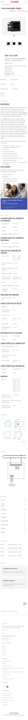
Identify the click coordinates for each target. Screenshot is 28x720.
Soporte (4, 650)
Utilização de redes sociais (8, 697)
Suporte (2, 93)
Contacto (4, 654)
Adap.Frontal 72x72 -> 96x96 (14, 555)
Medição (4, 663)
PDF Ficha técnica (23, 11)
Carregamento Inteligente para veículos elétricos (13, 672)
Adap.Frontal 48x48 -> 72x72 (14, 544)
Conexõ (12, 84)
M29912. (3, 548)
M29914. (3, 555)
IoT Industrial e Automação (8, 678)
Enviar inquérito (5, 640)
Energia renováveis (6, 674)
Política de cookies (6, 695)
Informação (3, 79)
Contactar (4, 630)
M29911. (3, 544)
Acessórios (15, 88)
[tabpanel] (8, 43)
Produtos (4, 648)
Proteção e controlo (6, 665)
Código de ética (5, 704)
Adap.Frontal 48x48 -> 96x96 (14, 548)
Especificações (14, 79)
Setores (4, 645)
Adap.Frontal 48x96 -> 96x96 (14, 552)
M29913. (3, 552)
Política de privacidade (7, 693)
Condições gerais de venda (8, 700)
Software (4, 676)
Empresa (4, 652)
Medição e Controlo (6, 661)
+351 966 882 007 (6, 638)
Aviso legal (4, 702)
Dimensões (3, 84)
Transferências (4, 88)
